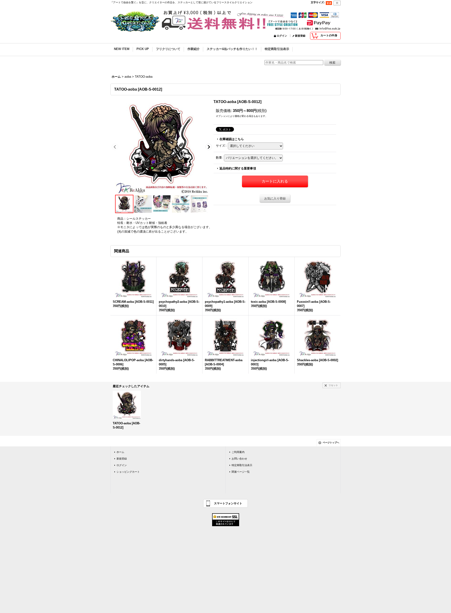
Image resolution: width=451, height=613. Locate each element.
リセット (333, 385)
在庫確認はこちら (231, 139)
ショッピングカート (128, 471)
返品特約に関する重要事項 (237, 168)
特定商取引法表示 (242, 465)
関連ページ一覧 (241, 471)
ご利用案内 (238, 452)
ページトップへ (331, 442)
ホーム (120, 452)
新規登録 (300, 35)
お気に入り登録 (275, 198)
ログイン (282, 35)
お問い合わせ (239, 458)
